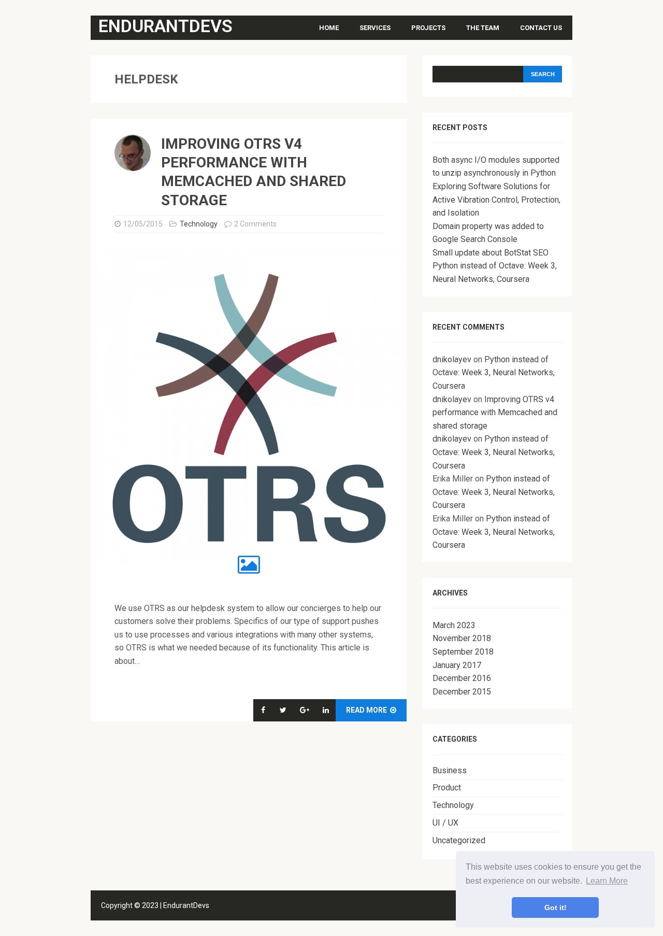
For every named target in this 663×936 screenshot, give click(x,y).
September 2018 (463, 652)
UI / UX (445, 823)
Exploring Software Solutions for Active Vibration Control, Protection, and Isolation (496, 199)
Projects (428, 28)
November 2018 (462, 638)
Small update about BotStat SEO (491, 253)
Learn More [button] (607, 880)
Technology (199, 224)
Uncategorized (459, 840)
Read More (367, 710)
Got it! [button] (555, 907)
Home (329, 28)
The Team (482, 28)
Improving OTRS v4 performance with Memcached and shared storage (495, 412)
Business (450, 770)
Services (375, 28)
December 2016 (462, 678)
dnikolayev (452, 359)
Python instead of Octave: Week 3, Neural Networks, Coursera (494, 372)
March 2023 (454, 625)
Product (447, 787)
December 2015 (462, 692)
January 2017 (457, 665)
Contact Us (541, 28)
